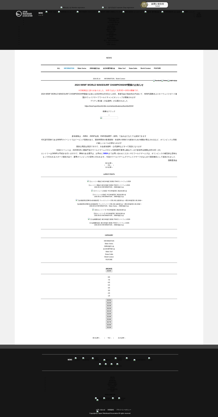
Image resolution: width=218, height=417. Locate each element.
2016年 (109, 325)
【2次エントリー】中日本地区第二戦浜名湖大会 (109, 213)
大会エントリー (111, 42)
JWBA (105, 153)
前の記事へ (109, 163)
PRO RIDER (111, 28)
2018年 (109, 319)
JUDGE (111, 33)
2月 (109, 293)
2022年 (109, 308)
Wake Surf (121, 68)
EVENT (112, 379)
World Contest (146, 68)
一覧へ (109, 165)
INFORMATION (69, 68)
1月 (109, 296)
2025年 (109, 300)
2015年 (109, 327)
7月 (109, 280)
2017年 (109, 322)
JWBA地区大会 (114, 20)
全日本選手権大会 (113, 22)
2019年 (109, 316)
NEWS (199, 15)
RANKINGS (111, 26)
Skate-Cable (133, 68)
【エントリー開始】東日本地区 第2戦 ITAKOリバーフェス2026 (109, 185)
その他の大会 (113, 24)
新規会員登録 (111, 38)
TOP (198, 13)
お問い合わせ (111, 44)
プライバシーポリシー (123, 410)
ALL (58, 68)
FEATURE (157, 68)
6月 (109, 282)
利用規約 (111, 410)
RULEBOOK (111, 31)
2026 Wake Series (114, 18)
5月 (109, 285)
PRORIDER (112, 382)
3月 (109, 290)
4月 (109, 288)
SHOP (111, 36)
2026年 (109, 271)
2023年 (109, 306)
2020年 (109, 314)
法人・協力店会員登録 (111, 40)
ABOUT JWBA (111, 29)
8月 (109, 277)
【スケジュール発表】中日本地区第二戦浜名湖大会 (109, 194)
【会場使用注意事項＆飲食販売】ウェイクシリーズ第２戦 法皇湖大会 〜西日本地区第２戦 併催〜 (109, 204)
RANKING (112, 381)
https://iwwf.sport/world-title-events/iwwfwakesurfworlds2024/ (109, 106)
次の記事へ (109, 167)
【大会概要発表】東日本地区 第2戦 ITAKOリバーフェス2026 (109, 223)
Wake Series (82, 68)
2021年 (109, 311)
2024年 (109, 303)
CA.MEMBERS (111, 35)
